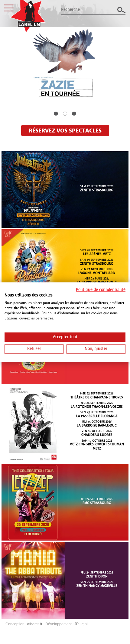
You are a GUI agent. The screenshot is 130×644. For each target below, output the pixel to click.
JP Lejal (81, 624)
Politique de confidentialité (100, 290)
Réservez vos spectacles (65, 131)
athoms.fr (34, 624)
